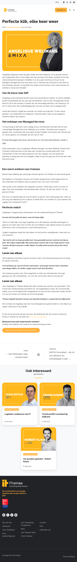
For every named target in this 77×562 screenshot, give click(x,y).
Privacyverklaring (69, 556)
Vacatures (6, 526)
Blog (57, 2)
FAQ (41, 526)
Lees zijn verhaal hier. (37, 317)
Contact (43, 523)
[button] (70, 10)
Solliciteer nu (61, 10)
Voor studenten (8, 530)
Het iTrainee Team (28, 532)
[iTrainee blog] (38, 354)
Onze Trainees (26, 536)
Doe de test (7, 523)
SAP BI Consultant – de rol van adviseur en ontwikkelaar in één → (61, 355)
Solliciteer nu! (45, 530)
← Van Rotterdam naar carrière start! (17, 355)
